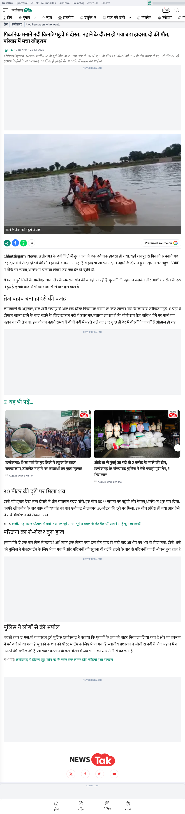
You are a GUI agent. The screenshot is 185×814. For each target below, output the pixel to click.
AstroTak (92, 2)
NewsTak (7, 2)
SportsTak (22, 2)
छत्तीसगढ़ (17, 24)
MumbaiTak (48, 2)
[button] (48, 434)
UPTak (35, 2)
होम (9, 18)
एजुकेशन (90, 18)
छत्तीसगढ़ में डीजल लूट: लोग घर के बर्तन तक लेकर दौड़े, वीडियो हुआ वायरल (64, 660)
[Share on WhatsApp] (23, 242)
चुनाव (26, 18)
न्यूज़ (49, 18)
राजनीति (68, 18)
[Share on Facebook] (15, 242)
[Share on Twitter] (31, 242)
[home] (92, 759)
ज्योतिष (167, 18)
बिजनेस (146, 18)
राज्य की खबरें (116, 18)
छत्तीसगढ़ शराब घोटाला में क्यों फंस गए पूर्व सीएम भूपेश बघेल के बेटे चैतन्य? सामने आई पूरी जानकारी (76, 524)
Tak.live (105, 2)
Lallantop (79, 2)
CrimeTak (64, 2)
